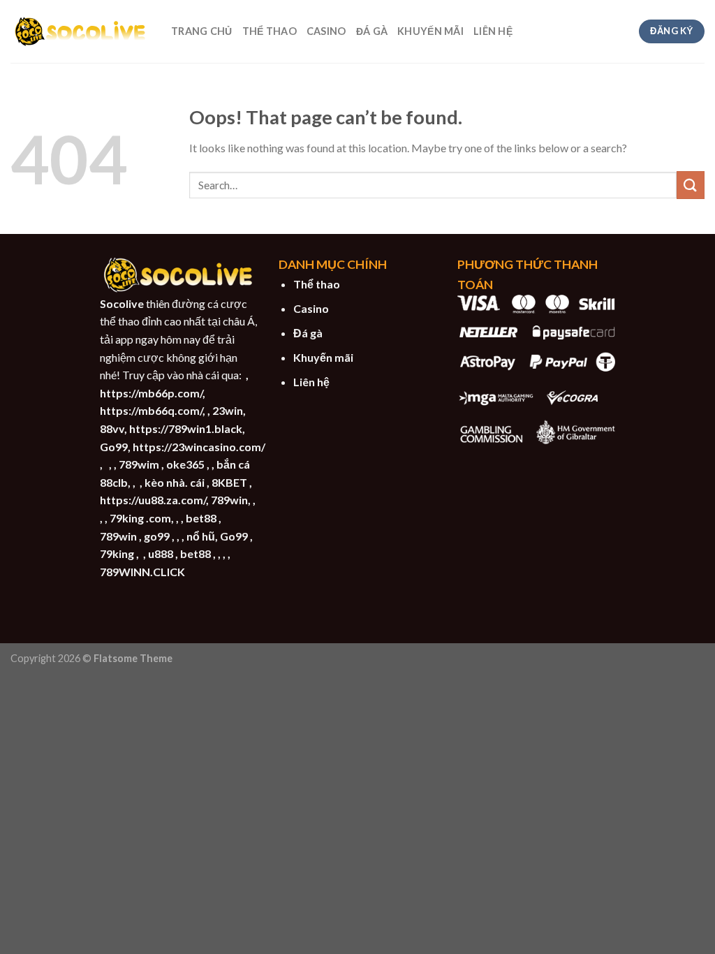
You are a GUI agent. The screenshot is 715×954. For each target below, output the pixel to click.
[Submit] (691, 184)
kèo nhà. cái (175, 482)
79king (117, 553)
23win (227, 410)
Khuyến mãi (323, 357)
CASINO (326, 31)
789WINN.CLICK (142, 571)
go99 (157, 536)
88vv (112, 428)
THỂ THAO (269, 31)
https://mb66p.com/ (151, 392)
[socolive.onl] (80, 31)
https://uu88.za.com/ (153, 499)
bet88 (201, 517)
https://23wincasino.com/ (199, 446)
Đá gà (308, 332)
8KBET (229, 482)
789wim (139, 464)
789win (229, 499)
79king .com (140, 517)
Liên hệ (311, 381)
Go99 (114, 446)
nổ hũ (200, 536)
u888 (160, 553)
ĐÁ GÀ (372, 31)
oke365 (185, 464)
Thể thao (316, 284)
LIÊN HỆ (493, 31)
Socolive (122, 303)
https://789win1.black (185, 428)
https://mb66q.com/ (151, 410)
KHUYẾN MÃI (430, 31)
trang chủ (202, 31)
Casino (311, 308)
